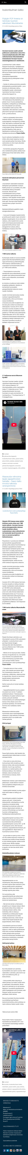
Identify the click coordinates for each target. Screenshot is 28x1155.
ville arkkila (21, 468)
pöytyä (12, 461)
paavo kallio (19, 458)
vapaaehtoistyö (21, 1091)
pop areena (5, 461)
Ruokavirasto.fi (7, 1113)
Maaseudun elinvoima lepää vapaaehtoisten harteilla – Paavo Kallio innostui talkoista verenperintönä (11, 481)
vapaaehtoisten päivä (9, 1091)
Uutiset (6, 454)
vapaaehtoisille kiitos (18, 1089)
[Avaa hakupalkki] (25, 2)
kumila (6, 1084)
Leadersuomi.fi (7, 1115)
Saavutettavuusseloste (10, 1140)
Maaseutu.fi (6, 1107)
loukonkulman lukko (8, 458)
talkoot (9, 1089)
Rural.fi (5, 1121)
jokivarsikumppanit (10, 456)
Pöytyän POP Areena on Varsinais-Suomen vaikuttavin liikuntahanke (12, 20)
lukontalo (5, 1087)
